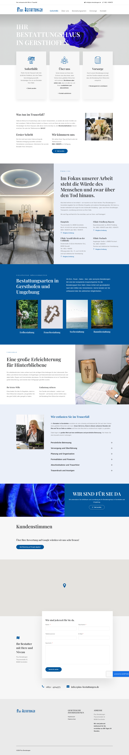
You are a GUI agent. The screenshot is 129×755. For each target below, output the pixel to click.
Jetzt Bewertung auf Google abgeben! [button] (30, 547)
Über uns (65, 11)
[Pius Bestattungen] (30, 9)
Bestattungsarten (79, 11)
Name (48, 624)
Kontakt (103, 11)
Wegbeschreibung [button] (68, 233)
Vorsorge (93, 11)
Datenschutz (72, 719)
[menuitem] (92, 2)
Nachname (82, 624)
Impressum (71, 716)
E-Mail (80, 634)
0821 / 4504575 (108, 2)
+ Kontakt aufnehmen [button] (64, 93)
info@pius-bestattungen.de (93, 2)
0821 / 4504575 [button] (53, 686)
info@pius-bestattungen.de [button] (85, 686)
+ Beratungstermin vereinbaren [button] (97, 86)
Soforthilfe (54, 11)
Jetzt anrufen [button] (60, 151)
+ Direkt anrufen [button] (31, 88)
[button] (31, 60)
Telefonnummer (50, 634)
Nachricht (49, 643)
